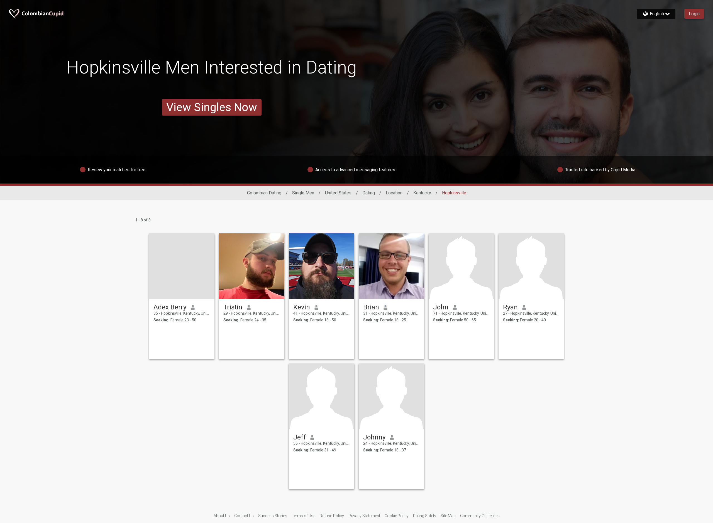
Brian (371, 307)
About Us (222, 516)
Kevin (301, 307)
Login (694, 13)
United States (338, 192)
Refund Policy (332, 516)
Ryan (510, 307)
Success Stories (272, 516)
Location (394, 192)
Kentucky (422, 192)
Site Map (448, 516)
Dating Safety (424, 516)
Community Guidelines (480, 516)
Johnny (374, 437)
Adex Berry (169, 307)
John (440, 307)
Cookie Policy (397, 516)
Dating (368, 192)
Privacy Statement (364, 516)
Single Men (303, 192)
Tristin (232, 307)
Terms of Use (303, 516)
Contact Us (244, 516)
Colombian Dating (264, 192)
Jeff (299, 437)
